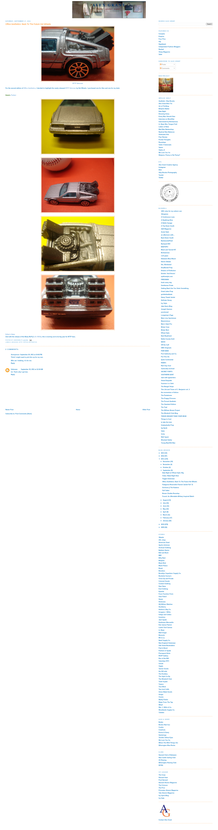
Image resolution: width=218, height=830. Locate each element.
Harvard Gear (163, 777)
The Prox (162, 788)
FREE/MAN (165, 279)
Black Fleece (163, 566)
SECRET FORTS (166, 371)
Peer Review (163, 137)
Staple (161, 666)
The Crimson (163, 785)
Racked (161, 49)
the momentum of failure (169, 392)
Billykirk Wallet (164, 109)
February (166, 518)
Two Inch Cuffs (164, 689)
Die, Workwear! (166, 264)
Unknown (14, 369)
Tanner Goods (163, 669)
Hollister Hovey (166, 300)
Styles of (162, 150)
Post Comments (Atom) (23, 414)
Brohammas (165, 253)
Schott (161, 663)
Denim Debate (166, 261)
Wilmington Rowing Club (167, 763)
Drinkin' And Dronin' (168, 273)
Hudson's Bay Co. (165, 609)
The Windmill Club (165, 679)
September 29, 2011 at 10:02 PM (31, 354)
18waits (161, 537)
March (165, 515)
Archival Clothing (165, 548)
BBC (160, 555)
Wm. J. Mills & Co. (165, 707)
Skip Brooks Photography (168, 172)
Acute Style (165, 232)
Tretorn (161, 684)
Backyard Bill (165, 244)
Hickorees (162, 602)
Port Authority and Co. (169, 354)
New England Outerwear (167, 643)
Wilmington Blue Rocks (167, 745)
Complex (162, 34)
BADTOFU (164, 247)
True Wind (162, 687)
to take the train (166, 422)
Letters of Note (164, 127)
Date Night (162, 111)
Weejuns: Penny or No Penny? (169, 155)
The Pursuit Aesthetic (168, 401)
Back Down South (167, 238)
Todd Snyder (163, 681)
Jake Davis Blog (166, 306)
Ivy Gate (161, 798)
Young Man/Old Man (168, 443)
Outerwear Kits (164, 134)
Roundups (162, 142)
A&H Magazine (166, 229)
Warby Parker (163, 699)
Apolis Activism (164, 545)
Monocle (162, 635)
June (165, 506)
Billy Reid (162, 558)
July (164, 503)
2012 (163, 456)
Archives (14, 342)
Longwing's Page (167, 315)
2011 (163, 459)
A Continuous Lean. (168, 217)
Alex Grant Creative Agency (168, 165)
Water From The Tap (166, 702)
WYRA (161, 765)
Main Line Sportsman (168, 318)
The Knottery (163, 674)
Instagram (162, 167)
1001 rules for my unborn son (171, 211)
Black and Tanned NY (168, 250)
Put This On (165, 357)
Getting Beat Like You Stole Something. (175, 288)
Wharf (161, 705)
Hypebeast (162, 44)
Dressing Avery (164, 114)
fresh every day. (166, 282)
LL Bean (161, 630)
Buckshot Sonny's (165, 576)
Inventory (162, 617)
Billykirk (161, 560)
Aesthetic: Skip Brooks (167, 101)
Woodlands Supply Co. (167, 710)
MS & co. (162, 638)
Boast (161, 568)
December (166, 461)
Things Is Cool (166, 419)
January (166, 521)
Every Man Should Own (167, 116)
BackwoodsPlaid (167, 241)
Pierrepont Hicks (164, 653)
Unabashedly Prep (167, 425)
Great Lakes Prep (167, 291)
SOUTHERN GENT (167, 374)
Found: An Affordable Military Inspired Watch (178, 496)
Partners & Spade (165, 651)
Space (161, 147)
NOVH (163, 342)
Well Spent (165, 437)
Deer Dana (162, 586)
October (166, 467)
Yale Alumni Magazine (166, 793)
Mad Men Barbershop (166, 129)
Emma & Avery (164, 732)
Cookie (161, 727)
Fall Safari (165, 490)
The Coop (162, 775)
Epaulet (161, 591)
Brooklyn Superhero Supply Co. (170, 573)
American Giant (164, 542)
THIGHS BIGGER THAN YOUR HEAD (173, 416)
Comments (165, 68)
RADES (163, 363)
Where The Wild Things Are (168, 743)
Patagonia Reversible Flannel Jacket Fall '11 (177, 484)
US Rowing (162, 760)
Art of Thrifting (164, 106)
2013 (163, 453)
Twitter (161, 177)
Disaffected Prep (166, 267)
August (165, 500)
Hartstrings (162, 735)
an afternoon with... (168, 235)
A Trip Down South (167, 226)
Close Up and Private (166, 578)
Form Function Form (166, 594)
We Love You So (164, 152)
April (165, 512)
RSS (160, 170)
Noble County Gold (167, 339)
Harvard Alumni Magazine (168, 782)
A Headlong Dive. (167, 220)
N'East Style (165, 333)
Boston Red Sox (164, 725)
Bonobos (162, 571)
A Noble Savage (166, 223)
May (164, 509)
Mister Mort (165, 330)
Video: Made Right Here (170, 476)
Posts (163, 64)
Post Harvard (163, 780)
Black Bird (162, 563)
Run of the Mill (164, 658)
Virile (163, 434)
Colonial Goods (164, 581)
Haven (161, 599)
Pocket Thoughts (165, 140)
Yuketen (161, 712)
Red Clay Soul (166, 366)
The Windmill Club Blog (169, 413)
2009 (163, 527)
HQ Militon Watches (165, 604)
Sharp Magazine (164, 52)
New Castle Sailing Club (167, 757)
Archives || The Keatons (170, 487)
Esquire (161, 36)
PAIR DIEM (165, 351)
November (166, 464)
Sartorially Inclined (167, 368)
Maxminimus (165, 321)
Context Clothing (164, 584)
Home (78, 409)
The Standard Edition (168, 404)
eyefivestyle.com (167, 276)
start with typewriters (168, 377)
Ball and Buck (163, 553)
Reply (13, 363)
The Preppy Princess (168, 398)
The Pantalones (166, 395)
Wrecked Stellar (166, 440)
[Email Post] (30, 340)
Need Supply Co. (164, 640)
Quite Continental (167, 360)
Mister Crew (165, 327)
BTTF (20, 342)
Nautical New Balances (167, 132)
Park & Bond (163, 648)
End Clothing (163, 589)
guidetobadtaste (166, 294)
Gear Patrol (163, 596)
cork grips (164, 256)
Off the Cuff (165, 345)
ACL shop (162, 540)
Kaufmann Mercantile (166, 622)
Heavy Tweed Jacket (168, 297)
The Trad (164, 407)
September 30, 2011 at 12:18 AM (32, 369)
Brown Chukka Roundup (170, 493)
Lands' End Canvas (165, 627)
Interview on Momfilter (166, 119)
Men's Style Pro (166, 324)
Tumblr (161, 175)
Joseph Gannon (166, 309)
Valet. (163, 431)
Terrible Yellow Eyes (166, 737)
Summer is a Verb (167, 383)
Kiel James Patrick (165, 625)
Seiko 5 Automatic (165, 145)
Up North (164, 428)
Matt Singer (163, 633)
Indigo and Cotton (165, 614)
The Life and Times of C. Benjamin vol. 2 (175, 389)
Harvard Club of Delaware (167, 755)
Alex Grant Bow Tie (165, 103)
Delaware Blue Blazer (168, 259)
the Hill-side (163, 671)
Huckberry (162, 607)
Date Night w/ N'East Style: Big (173, 473)
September (167, 470)
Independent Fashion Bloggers (169, 47)
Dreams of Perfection (168, 270)
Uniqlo (161, 694)
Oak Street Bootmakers (167, 645)
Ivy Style (164, 303)
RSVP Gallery (163, 656)
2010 (163, 524)
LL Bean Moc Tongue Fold (168, 124)
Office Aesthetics (29, 88)
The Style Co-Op (164, 676)
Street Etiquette (166, 380)
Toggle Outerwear (168, 479)
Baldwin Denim (164, 550)
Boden (161, 722)
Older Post (146, 409)
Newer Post (9, 409)
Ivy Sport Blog (164, 795)
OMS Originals (166, 348)
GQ (160, 41)
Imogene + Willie (165, 612)
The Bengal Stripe (167, 386)
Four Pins (162, 39)
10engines (164, 214)
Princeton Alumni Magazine (168, 790)
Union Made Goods (165, 692)
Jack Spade (163, 620)
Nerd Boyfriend (166, 336)
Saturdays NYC (164, 661)
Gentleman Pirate (167, 285)
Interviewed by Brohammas (168, 122)
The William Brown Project (170, 410)
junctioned (164, 312)
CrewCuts (162, 730)
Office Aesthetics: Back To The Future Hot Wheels (179, 481)
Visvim (161, 697)
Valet (160, 54)
